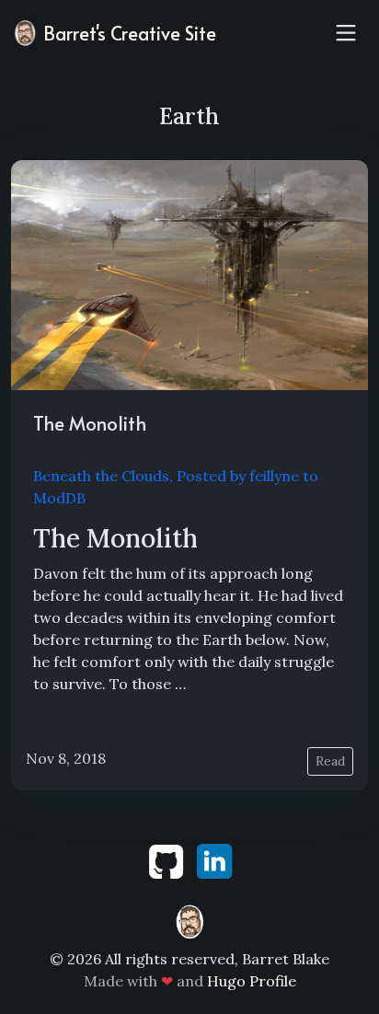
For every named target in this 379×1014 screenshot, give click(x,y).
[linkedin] (214, 859)
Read (330, 761)
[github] (168, 859)
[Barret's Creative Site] (189, 920)
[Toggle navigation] (346, 33)
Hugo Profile (251, 981)
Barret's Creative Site (127, 33)
